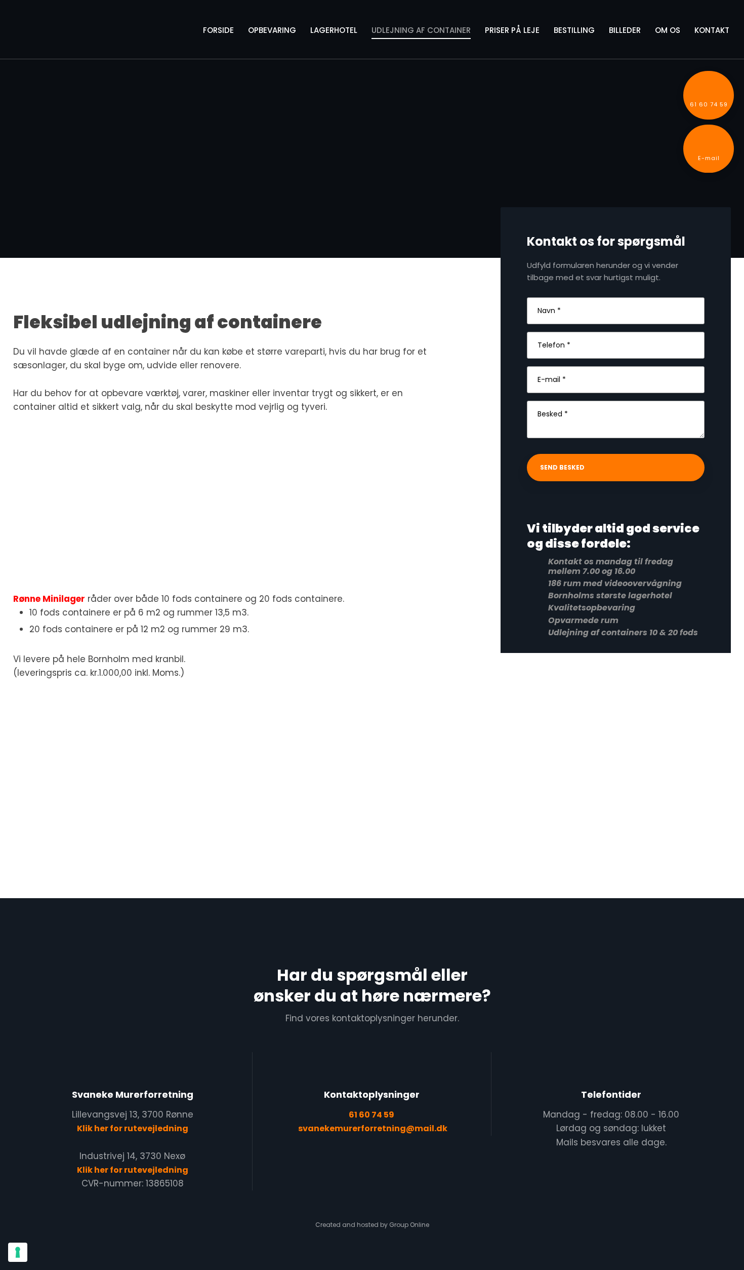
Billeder (625, 30)
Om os (667, 30)
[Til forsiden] (66, 31)
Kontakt (711, 30)
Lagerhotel (333, 30)
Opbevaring (272, 30)
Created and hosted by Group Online (372, 1224)
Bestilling (574, 30)
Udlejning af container (421, 30)
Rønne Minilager (49, 599)
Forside (218, 30)
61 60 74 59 (371, 1115)
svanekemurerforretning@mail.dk (372, 1128)
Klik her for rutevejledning (132, 1128)
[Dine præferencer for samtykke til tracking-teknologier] (17, 1252)
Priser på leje (512, 30)
